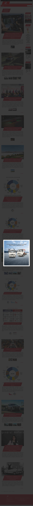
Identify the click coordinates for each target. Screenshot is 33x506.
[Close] (29, 240)
